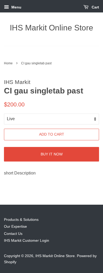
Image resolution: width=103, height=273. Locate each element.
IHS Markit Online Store (51, 27)
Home (8, 63)
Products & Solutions (21, 220)
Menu (15, 7)
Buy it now (52, 154)
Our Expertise (15, 227)
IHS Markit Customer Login (26, 241)
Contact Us (13, 234)
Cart (95, 7)
